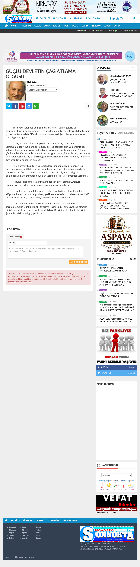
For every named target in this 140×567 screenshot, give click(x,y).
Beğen (132, 367)
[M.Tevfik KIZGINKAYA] (102, 79)
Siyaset (75, 26)
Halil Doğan (32, 82)
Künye (20, 557)
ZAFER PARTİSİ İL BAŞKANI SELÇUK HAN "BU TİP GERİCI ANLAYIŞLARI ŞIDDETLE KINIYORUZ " (116, 145)
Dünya (117, 26)
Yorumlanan (126, 133)
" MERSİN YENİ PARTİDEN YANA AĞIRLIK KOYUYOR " (122, 94)
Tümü (133, 259)
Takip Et (131, 373)
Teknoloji (96, 26)
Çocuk (38, 538)
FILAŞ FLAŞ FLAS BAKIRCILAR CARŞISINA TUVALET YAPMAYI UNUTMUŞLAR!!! (114, 158)
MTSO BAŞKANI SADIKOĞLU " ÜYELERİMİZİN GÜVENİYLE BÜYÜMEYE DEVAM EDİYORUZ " (115, 206)
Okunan (111, 133)
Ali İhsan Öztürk (117, 104)
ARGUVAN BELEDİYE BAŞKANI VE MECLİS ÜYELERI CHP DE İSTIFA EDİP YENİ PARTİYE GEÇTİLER (117, 170)
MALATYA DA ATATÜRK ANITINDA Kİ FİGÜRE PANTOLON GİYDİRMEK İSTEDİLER (117, 193)
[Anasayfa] (6, 26)
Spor (66, 26)
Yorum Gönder (15, 237)
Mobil (9, 557)
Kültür (56, 26)
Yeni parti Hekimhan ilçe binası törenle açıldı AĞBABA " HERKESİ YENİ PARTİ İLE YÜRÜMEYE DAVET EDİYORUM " (117, 307)
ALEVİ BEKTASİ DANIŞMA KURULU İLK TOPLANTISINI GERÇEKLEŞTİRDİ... (117, 320)
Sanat (38, 535)
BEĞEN (104, 367)
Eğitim (85, 26)
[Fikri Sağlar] (102, 93)
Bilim (38, 533)
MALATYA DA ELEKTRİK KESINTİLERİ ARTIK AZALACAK (117, 181)
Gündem (15, 26)
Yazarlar (105, 68)
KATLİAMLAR (116, 122)
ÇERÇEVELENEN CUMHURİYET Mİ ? (118, 81)
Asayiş (107, 26)
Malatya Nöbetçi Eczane (106, 512)
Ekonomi (26, 26)
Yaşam (47, 26)
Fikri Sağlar (115, 90)
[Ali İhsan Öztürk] (102, 107)
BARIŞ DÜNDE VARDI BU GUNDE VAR (121, 108)
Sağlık (37, 26)
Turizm (38, 530)
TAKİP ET (106, 373)
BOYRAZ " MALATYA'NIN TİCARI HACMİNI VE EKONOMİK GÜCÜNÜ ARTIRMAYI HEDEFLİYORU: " (116, 282)
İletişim (30, 557)
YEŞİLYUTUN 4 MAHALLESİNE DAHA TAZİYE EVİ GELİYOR (117, 295)
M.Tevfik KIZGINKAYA (120, 76)
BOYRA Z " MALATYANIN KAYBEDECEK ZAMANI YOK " (113, 269)
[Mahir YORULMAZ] (102, 121)
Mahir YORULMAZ (119, 119)
